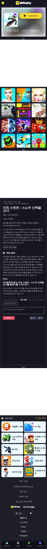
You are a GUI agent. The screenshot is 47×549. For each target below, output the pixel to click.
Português (24, 536)
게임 (4, 202)
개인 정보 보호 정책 (23, 502)
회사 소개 (24, 481)
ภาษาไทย (23, 522)
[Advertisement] (23, 63)
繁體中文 (23, 518)
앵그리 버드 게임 (14, 202)
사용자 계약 (23, 497)
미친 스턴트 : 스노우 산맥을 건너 (17, 204)
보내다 (8, 318)
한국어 (23, 527)
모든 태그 (24, 491)
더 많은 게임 (40, 418)
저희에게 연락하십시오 (23, 487)
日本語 (23, 531)
